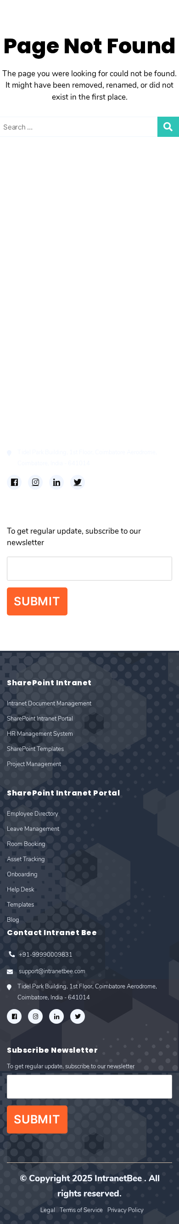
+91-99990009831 (46, 425)
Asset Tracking (32, 339)
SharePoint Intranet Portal (53, 214)
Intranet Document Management (64, 200)
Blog (15, 392)
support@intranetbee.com (52, 438)
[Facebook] (14, 482)
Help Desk (25, 366)
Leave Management (41, 313)
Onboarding (28, 353)
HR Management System (51, 226)
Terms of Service (81, 1210)
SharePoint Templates (45, 240)
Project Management (43, 253)
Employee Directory (42, 300)
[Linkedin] (56, 482)
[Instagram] (35, 482)
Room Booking (33, 327)
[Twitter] (77, 482)
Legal (47, 1210)
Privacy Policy (125, 1210)
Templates (25, 379)
